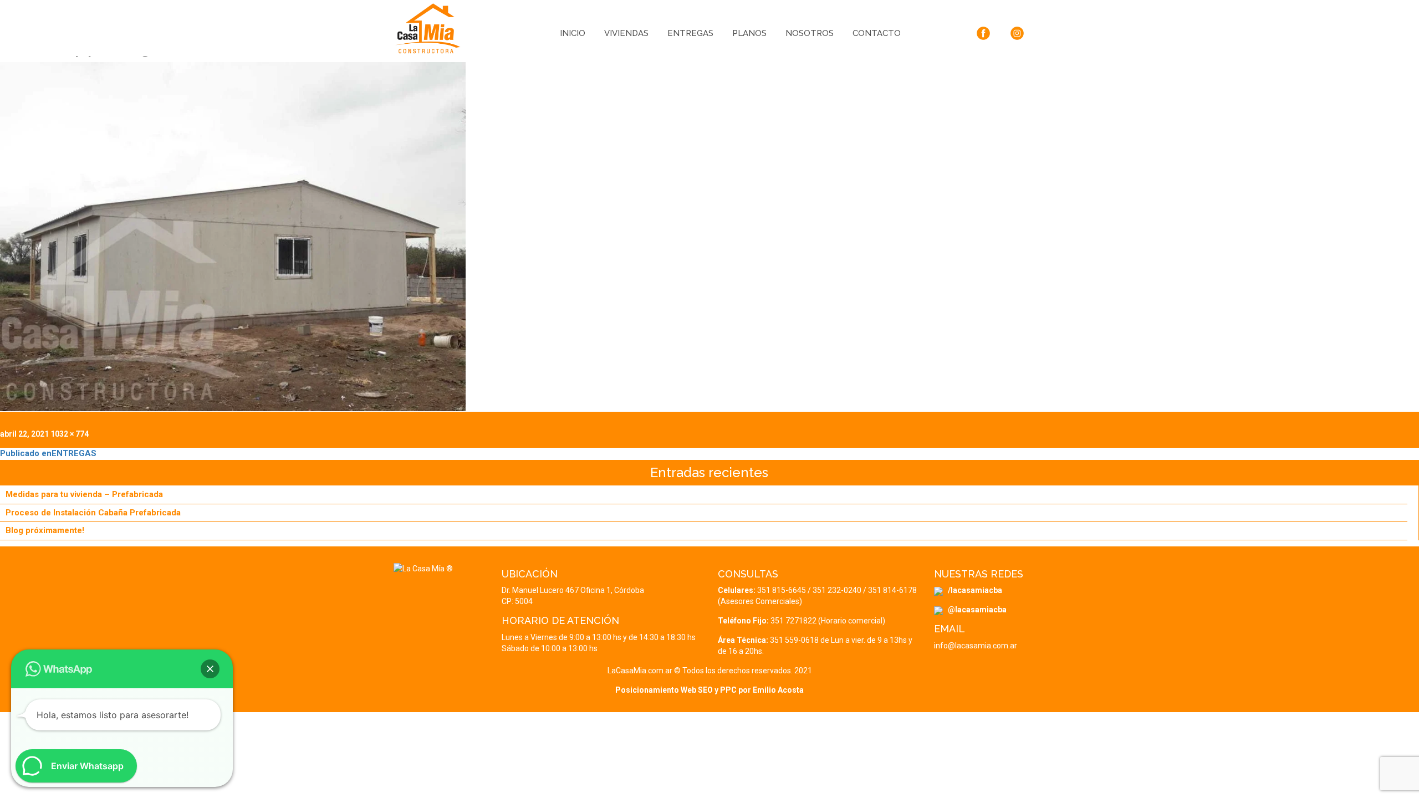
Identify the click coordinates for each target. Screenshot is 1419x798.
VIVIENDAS (626, 33)
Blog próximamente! (45, 530)
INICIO (572, 33)
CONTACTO (877, 33)
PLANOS (749, 33)
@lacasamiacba (975, 609)
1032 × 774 (69, 433)
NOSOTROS (809, 33)
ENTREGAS (690, 33)
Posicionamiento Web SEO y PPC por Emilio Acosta (709, 690)
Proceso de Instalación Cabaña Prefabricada (93, 513)
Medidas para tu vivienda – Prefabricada (84, 494)
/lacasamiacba (972, 590)
